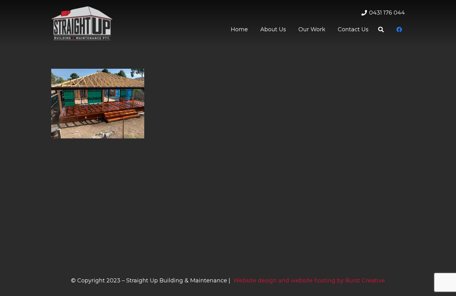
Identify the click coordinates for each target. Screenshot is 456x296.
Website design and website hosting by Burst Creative (309, 280)
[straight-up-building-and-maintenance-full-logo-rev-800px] (82, 23)
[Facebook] (399, 29)
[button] (381, 29)
